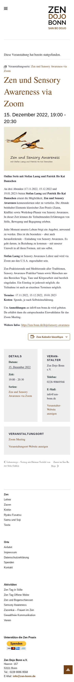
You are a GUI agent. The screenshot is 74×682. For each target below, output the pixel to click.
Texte (7, 524)
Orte (6, 542)
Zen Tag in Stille (13, 589)
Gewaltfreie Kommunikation (19, 615)
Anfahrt (8, 547)
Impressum (10, 552)
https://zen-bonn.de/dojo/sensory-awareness (45, 325)
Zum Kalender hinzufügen (49, 337)
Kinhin (7, 509)
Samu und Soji (12, 519)
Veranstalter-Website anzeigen (54, 409)
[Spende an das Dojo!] (16, 649)
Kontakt (8, 567)
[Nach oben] (68, 669)
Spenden (9, 562)
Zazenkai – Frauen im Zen (19, 610)
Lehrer (7, 499)
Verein (7, 620)
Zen (6, 494)
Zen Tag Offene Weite (16, 594)
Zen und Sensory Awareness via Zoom (20, 394)
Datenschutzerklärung (16, 557)
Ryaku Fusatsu (12, 514)
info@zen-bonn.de (24, 676)
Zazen (7, 504)
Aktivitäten (10, 584)
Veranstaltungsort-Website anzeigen (28, 446)
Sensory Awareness (15, 604)
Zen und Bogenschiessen (18, 599)
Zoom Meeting (17, 439)
